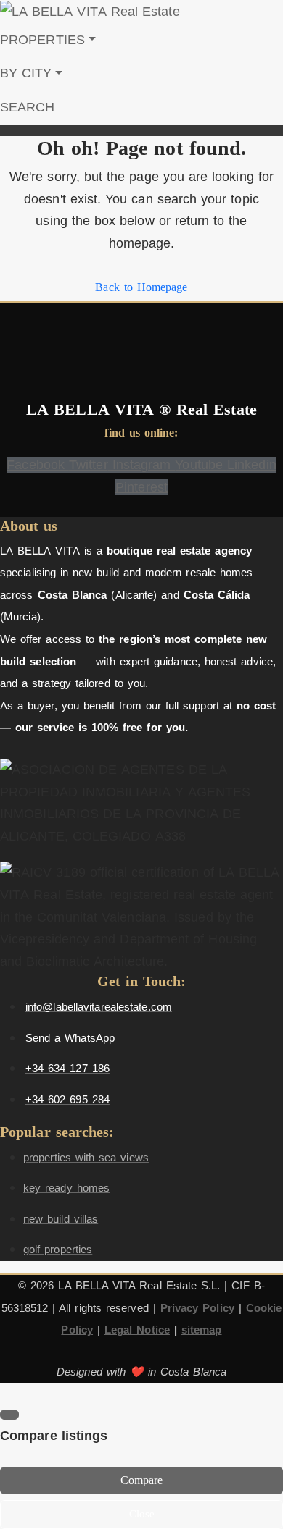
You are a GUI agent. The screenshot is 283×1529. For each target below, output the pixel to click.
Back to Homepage (141, 287)
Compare (141, 1480)
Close (142, 1513)
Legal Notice (137, 1329)
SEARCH (27, 107)
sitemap (201, 1329)
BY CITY (26, 73)
